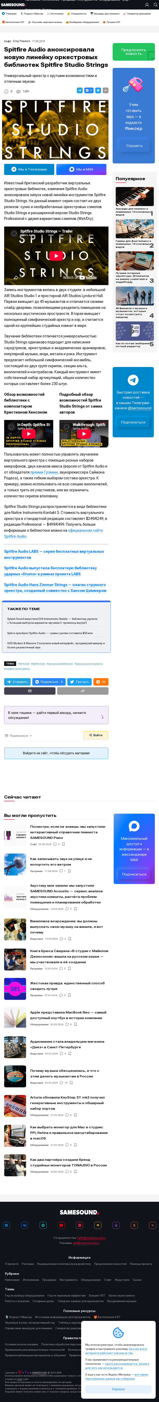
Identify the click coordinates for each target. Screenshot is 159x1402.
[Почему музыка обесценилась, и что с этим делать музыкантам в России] (15, 1076)
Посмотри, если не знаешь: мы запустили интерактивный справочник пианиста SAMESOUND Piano (67, 832)
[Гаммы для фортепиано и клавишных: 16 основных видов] (135, 228)
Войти (97, 735)
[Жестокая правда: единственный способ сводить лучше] (15, 989)
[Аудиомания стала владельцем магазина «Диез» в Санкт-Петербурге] (15, 1047)
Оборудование (39, 909)
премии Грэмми (44, 472)
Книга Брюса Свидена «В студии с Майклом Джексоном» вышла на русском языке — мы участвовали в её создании (69, 956)
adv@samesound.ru (86, 1243)
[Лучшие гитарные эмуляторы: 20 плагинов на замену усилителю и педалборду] (135, 260)
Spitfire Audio (39, 664)
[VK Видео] (79, 1225)
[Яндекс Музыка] (97, 1225)
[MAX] (43, 1225)
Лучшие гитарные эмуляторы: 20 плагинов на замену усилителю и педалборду (132, 277)
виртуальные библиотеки (60, 664)
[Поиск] (154, 4)
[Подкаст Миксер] (116, 1225)
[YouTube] (61, 1225)
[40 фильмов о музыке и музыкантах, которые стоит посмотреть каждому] (135, 296)
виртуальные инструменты (89, 664)
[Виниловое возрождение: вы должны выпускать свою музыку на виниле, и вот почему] (15, 929)
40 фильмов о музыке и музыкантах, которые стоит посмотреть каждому (131, 313)
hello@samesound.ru (91, 1237)
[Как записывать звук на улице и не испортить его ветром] (15, 865)
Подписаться (133, 422)
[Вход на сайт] (148, 4)
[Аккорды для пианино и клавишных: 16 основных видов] (135, 196)
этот (19, 1379)
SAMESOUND (39, 1372)
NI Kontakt (24, 664)
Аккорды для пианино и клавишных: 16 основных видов (133, 211)
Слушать (134, 146)
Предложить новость (133, 52)
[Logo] (13, 4)
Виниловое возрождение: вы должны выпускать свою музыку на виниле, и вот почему (66, 926)
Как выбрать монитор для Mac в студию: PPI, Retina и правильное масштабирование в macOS (69, 1132)
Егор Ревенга (21, 41)
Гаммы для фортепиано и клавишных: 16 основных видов (133, 244)
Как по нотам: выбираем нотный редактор (133, 345)
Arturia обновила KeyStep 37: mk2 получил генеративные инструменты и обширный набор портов (67, 1103)
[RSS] (152, 1225)
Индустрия (36, 938)
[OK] (134, 1225)
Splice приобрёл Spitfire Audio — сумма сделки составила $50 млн (50, 633)
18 (66, 1082)
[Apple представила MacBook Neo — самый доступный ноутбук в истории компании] (15, 1018)
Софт (8, 41)
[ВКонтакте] (24, 1225)
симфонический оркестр (18, 669)
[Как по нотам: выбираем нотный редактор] (135, 331)
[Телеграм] (6, 1225)
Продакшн (36, 871)
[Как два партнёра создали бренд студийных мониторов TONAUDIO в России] (15, 1165)
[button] (80, 90)
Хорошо (118, 1389)
